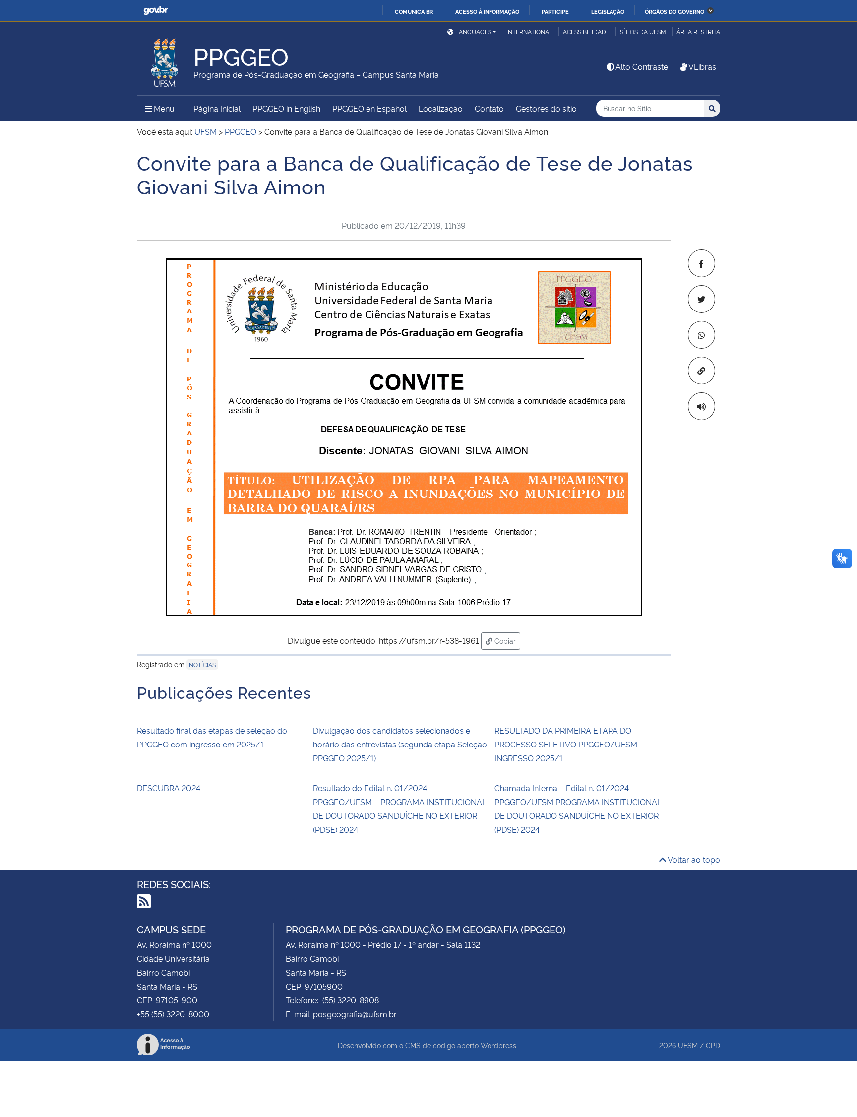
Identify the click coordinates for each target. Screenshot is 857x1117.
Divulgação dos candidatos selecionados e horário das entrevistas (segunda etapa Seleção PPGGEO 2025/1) (400, 744)
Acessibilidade (586, 31)
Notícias (202, 664)
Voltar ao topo (693, 859)
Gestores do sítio (546, 108)
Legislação (607, 11)
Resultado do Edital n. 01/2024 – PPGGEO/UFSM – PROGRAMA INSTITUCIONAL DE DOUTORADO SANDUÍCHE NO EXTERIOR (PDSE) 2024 (400, 808)
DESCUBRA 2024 (168, 787)
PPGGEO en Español (369, 108)
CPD (713, 1045)
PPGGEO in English (286, 108)
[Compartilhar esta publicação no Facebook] (701, 263)
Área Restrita (698, 31)
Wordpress (498, 1045)
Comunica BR (414, 11)
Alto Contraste (641, 66)
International (529, 31)
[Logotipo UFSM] (165, 60)
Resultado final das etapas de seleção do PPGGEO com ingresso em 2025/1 (212, 737)
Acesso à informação (487, 11)
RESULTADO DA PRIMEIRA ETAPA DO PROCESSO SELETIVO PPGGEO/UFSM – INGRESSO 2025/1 (569, 744)
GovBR (155, 10)
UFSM (688, 1045)
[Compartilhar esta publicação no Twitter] (701, 299)
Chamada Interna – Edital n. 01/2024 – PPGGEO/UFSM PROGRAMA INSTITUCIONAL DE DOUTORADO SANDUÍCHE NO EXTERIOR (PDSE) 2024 (578, 808)
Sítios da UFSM (643, 31)
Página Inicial (217, 108)
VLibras (702, 66)
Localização (441, 108)
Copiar (506, 640)
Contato (489, 108)
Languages (473, 31)
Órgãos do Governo (674, 11)
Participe (555, 11)
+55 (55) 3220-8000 (173, 1013)
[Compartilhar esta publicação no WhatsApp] (701, 335)
